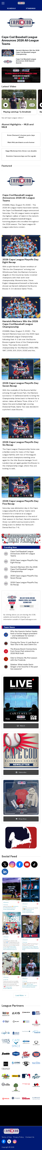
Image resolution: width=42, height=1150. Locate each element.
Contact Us (29, 1137)
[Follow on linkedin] (5, 871)
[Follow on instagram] (12, 864)
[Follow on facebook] (19, 864)
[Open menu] (4, 3)
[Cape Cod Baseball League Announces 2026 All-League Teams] (21, 23)
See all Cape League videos (12, 118)
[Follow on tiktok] (34, 864)
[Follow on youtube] (27, 864)
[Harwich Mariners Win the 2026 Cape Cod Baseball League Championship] (8, 52)
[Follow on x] (5, 864)
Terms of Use (7, 1137)
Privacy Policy (18, 1137)
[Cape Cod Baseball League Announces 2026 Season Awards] (8, 61)
